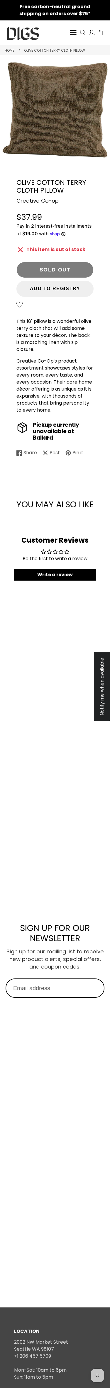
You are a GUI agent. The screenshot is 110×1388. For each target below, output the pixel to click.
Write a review (55, 574)
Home (9, 50)
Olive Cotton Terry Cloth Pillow (54, 50)
